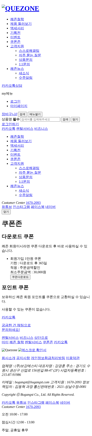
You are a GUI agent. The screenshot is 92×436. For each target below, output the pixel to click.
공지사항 (23, 358)
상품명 (11, 119)
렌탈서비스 (24, 128)
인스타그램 (21, 207)
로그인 (15, 101)
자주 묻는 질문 (30, 55)
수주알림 (26, 77)
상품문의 (26, 59)
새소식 (24, 73)
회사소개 (8, 358)
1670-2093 (33, 203)
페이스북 (38, 207)
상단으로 (41, 337)
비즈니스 (41, 128)
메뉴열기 (35, 114)
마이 (5, 342)
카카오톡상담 (12, 85)
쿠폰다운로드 (20, 277)
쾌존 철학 (16, 342)
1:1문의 (24, 64)
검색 (22, 114)
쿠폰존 (15, 41)
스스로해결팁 (29, 50)
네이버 (50, 207)
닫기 (75, 119)
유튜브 (7, 207)
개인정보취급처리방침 (48, 358)
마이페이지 (18, 106)
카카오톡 (8, 128)
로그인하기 (10, 124)
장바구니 (9, 114)
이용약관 (73, 358)
